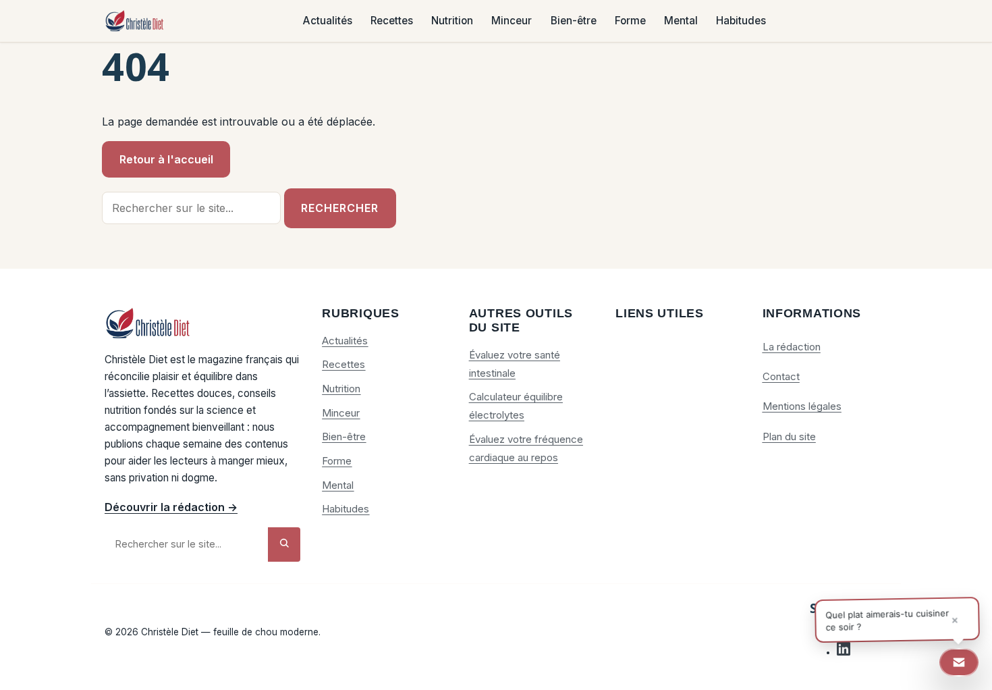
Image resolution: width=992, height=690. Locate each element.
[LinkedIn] (843, 652)
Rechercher (340, 208)
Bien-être (574, 21)
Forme (630, 21)
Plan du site (789, 436)
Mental (681, 21)
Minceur (511, 21)
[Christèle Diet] (135, 21)
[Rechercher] (284, 544)
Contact (781, 376)
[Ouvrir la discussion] (959, 662)
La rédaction (792, 346)
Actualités (327, 21)
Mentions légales (802, 406)
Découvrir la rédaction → (171, 507)
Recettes (391, 21)
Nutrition (452, 21)
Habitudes (741, 21)
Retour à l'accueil (166, 159)
